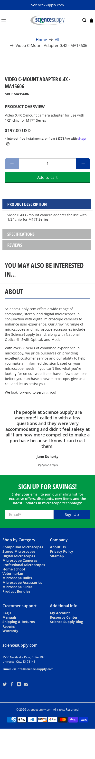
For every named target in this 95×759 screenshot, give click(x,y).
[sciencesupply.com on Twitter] (4, 685)
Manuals (9, 617)
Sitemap (57, 556)
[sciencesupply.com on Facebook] (12, 685)
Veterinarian (12, 573)
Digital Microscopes (18, 556)
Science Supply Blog (66, 621)
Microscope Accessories (22, 582)
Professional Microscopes (23, 564)
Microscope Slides (17, 587)
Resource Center (63, 617)
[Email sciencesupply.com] (26, 685)
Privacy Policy (61, 551)
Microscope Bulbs (17, 578)
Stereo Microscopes (18, 551)
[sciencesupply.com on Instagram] (19, 685)
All (57, 40)
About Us (58, 547)
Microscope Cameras (19, 560)
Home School (13, 569)
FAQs (6, 613)
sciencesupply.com (39, 709)
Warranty (10, 630)
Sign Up (72, 514)
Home (41, 40)
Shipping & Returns (18, 621)
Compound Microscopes (22, 547)
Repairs (8, 626)
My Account (60, 613)
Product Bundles (16, 591)
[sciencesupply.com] (48, 20)
